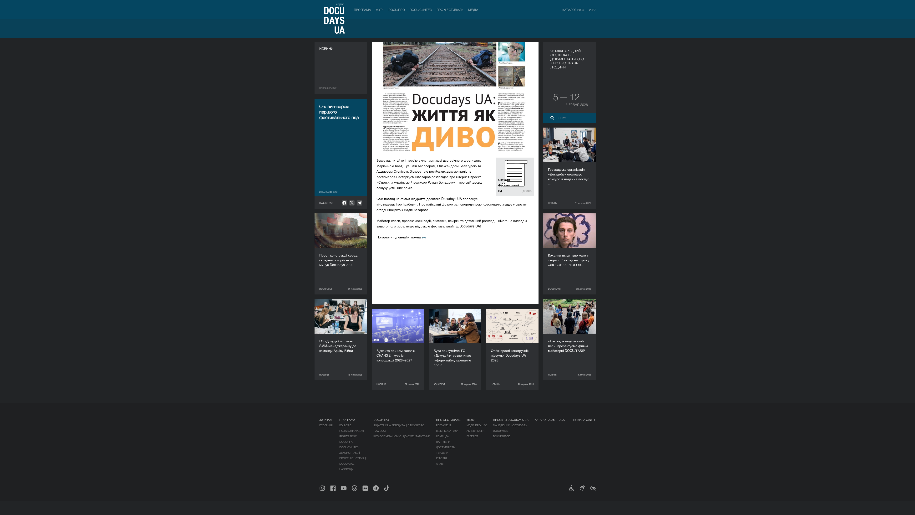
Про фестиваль (450, 9)
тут (424, 237)
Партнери (443, 441)
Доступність (445, 447)
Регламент (443, 425)
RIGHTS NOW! (348, 436)
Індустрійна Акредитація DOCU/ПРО (398, 425)
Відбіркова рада (447, 431)
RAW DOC (379, 431)
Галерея (472, 436)
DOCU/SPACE (501, 436)
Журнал (325, 419)
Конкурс (345, 425)
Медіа (473, 9)
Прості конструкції (353, 458)
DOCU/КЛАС (347, 463)
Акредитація (475, 431)
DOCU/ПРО (396, 9)
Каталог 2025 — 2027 (579, 9)
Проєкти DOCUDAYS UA (511, 419)
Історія (441, 458)
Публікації (326, 425)
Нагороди (346, 469)
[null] (344, 203)
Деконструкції (349, 452)
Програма (362, 9)
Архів (439, 463)
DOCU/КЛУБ (500, 431)
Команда (442, 436)
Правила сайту (584, 419)
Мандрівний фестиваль (510, 425)
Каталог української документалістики (401, 436)
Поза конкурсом (351, 431)
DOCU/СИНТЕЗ (421, 9)
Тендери (442, 452)
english (340, 4)
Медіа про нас (477, 425)
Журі (380, 9)
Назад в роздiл (328, 87)
